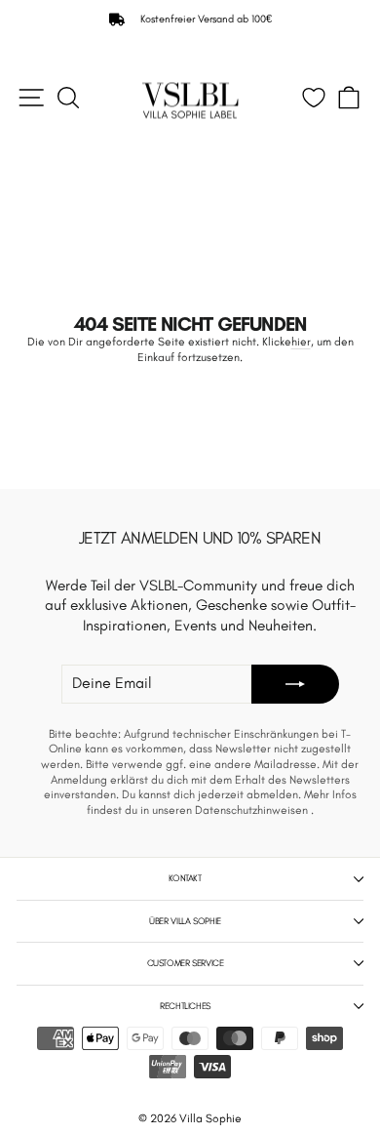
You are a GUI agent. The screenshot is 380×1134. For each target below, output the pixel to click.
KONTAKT (185, 877)
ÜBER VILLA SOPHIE (185, 920)
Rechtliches (185, 1005)
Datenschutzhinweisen (253, 810)
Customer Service (185, 962)
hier (301, 341)
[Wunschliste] (313, 97)
